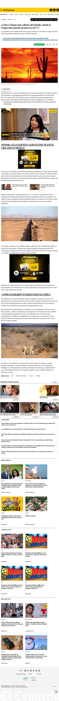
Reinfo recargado (30, 516)
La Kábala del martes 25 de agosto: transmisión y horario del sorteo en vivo (11, 517)
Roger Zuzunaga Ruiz (5, 492)
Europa (2, 480)
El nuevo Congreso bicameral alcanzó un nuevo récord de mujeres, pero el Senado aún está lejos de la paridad (27, 452)
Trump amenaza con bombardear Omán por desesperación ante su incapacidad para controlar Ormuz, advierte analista (27, 440)
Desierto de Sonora (21, 376)
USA (12, 376)
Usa (2, 550)
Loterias (2, 513)
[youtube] (34, 671)
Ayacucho (21, 14)
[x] (28, 671)
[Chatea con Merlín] (51, 10)
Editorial (27, 513)
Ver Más (38, 376)
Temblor (12, 14)
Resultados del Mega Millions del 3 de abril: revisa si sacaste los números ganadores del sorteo (12, 586)
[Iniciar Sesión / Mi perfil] (57, 10)
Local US (3, 651)
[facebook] (25, 671)
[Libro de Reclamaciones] (33, 679)
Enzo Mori (27, 663)
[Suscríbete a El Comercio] (54, 10)
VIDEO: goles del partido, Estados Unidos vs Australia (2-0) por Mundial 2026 (36, 623)
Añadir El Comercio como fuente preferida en (44, 19)
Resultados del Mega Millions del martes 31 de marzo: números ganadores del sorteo (34, 586)
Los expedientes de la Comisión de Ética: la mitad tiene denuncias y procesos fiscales (23, 429)
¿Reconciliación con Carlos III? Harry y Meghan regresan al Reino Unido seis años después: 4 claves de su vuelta (12, 486)
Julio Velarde (50, 14)
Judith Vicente (4, 663)
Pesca (16, 14)
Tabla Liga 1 (28, 14)
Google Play (38, 674)
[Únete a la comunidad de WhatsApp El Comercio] (39, 44)
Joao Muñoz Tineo (29, 630)
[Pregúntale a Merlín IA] (56, 691)
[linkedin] (36, 671)
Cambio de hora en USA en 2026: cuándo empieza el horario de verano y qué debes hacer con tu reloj (36, 656)
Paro (45, 14)
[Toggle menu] (1, 10)
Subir (53, 686)
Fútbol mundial (28, 619)
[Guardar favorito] (53, 44)
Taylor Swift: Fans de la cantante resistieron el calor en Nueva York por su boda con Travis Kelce (12, 623)
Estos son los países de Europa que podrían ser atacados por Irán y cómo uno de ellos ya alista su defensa (36, 485)
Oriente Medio (28, 480)
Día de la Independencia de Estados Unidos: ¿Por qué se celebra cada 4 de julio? (12, 554)
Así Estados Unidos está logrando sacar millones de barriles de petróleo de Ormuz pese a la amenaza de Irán (28, 435)
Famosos (3, 619)
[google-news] (39, 671)
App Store (30, 674)
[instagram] (31, 671)
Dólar (41, 14)
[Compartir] (56, 44)
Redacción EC (6, 89)
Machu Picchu (35, 14)
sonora (31, 376)
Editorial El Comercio (29, 524)
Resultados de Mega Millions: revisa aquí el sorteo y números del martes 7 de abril (36, 554)
